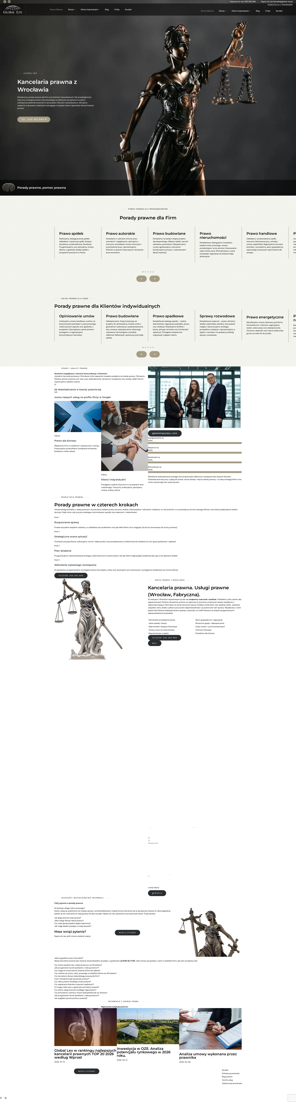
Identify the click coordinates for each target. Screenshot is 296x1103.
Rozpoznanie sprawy (66, 522)
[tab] (114, 908)
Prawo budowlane (169, 233)
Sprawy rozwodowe (217, 316)
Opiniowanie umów (76, 316)
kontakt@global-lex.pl (283, 1)
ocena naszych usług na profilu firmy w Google (82, 397)
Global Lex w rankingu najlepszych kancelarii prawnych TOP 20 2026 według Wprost (85, 1054)
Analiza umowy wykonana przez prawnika (208, 1056)
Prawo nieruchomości (213, 235)
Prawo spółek (71, 233)
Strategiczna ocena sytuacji (70, 536)
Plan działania (62, 550)
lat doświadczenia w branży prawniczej (77, 389)
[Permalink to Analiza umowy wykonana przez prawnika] (210, 1028)
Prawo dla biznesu (65, 440)
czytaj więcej (153, 887)
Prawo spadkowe (168, 316)
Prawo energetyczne (265, 317)
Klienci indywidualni (113, 479)
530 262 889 (250, 1)
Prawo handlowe (262, 233)
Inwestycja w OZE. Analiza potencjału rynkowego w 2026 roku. (144, 1052)
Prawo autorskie (120, 233)
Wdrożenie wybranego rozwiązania (75, 565)
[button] (142, 271)
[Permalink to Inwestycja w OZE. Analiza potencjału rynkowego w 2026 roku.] (148, 1026)
